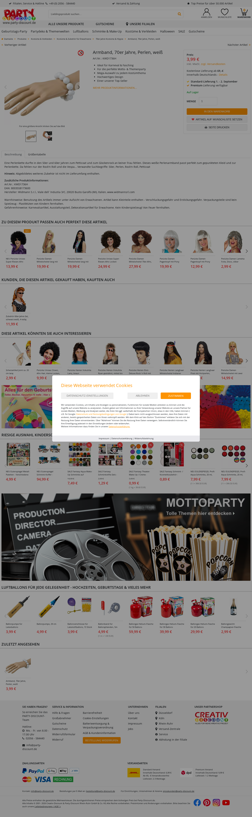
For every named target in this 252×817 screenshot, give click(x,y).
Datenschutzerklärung (121, 438)
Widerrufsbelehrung (143, 438)
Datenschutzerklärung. (119, 426)
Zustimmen (176, 396)
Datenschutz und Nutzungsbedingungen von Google (101, 414)
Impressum (104, 438)
